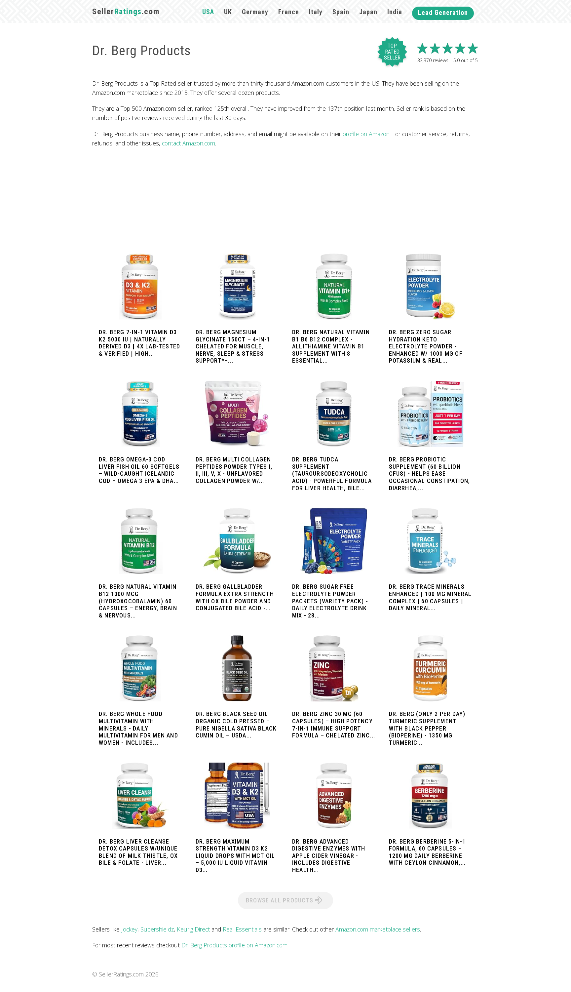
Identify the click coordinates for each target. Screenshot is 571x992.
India (394, 12)
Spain (340, 12)
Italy (316, 12)
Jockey (129, 929)
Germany (255, 12)
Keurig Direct (193, 929)
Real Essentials (242, 929)
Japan (368, 12)
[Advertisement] (285, 200)
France (288, 12)
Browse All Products (280, 900)
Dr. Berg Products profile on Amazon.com (234, 945)
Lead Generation (443, 13)
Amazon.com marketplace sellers (377, 929)
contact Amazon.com (188, 143)
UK (228, 12)
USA (208, 12)
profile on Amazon (366, 134)
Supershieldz (157, 929)
